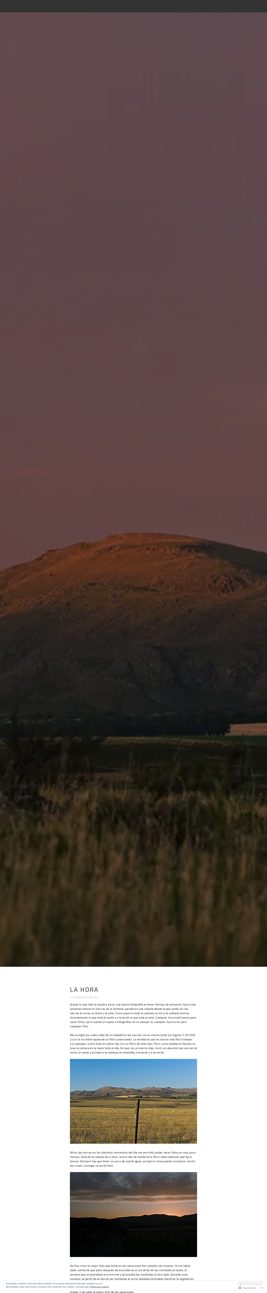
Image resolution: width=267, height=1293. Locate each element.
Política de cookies (99, 1286)
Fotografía (81, 997)
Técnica (93, 997)
